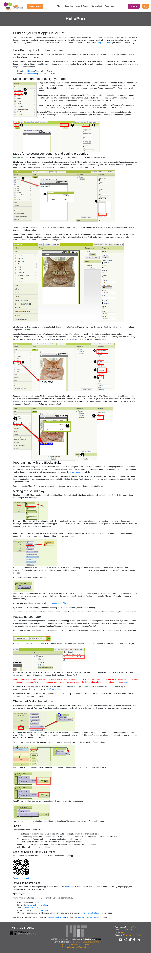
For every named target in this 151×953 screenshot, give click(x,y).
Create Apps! (35, 6)
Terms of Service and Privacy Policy (76, 947)
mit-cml (124, 932)
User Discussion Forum (33, 908)
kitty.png (30, 71)
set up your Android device (91, 913)
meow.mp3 (32, 74)
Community (136, 927)
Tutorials (37, 902)
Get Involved (96, 6)
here (125, 682)
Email (129, 930)
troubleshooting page (56, 917)
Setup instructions (104, 43)
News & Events (82, 6)
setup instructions (76, 472)
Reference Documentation (37, 905)
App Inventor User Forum (88, 917)
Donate (134, 6)
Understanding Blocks (59, 603)
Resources (109, 6)
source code (69, 887)
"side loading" (55, 689)
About (59, 6)
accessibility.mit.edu (133, 935)
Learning (69, 6)
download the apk (22, 878)
